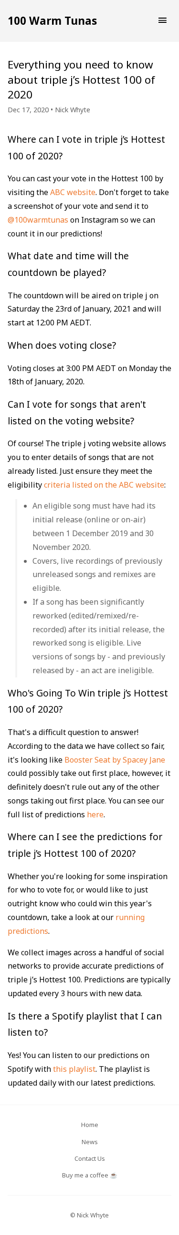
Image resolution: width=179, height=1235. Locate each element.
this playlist (74, 1069)
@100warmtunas (38, 220)
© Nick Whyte (89, 1215)
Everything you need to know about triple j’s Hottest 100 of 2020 (81, 79)
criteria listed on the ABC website (104, 485)
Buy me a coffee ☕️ (89, 1175)
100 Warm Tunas (52, 20)
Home (89, 1124)
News (90, 1141)
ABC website (72, 192)
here (95, 814)
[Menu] (162, 21)
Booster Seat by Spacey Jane (114, 760)
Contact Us (89, 1158)
